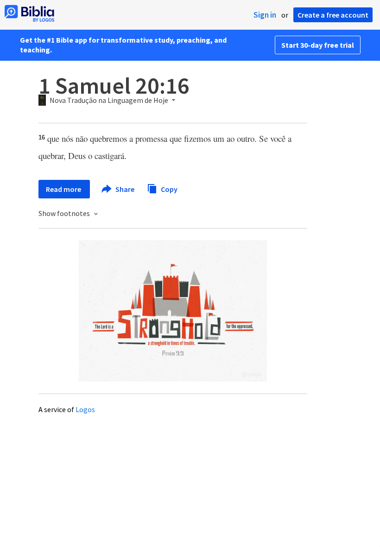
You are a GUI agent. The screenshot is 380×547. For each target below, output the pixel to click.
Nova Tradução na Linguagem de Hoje (109, 100)
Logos (85, 409)
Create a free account (333, 14)
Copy (168, 188)
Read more (64, 189)
